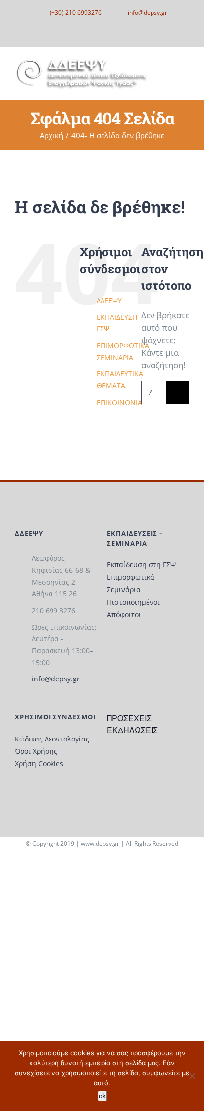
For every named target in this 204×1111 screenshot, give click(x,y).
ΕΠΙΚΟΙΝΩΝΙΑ (119, 402)
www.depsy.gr (100, 843)
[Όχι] (192, 1076)
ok (102, 1096)
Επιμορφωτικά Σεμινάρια (130, 583)
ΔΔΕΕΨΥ (109, 300)
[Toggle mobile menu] (185, 71)
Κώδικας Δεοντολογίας (52, 738)
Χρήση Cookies (39, 763)
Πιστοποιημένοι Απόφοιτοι (133, 608)
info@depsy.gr (56, 678)
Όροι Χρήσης (36, 751)
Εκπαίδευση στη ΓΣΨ (141, 564)
